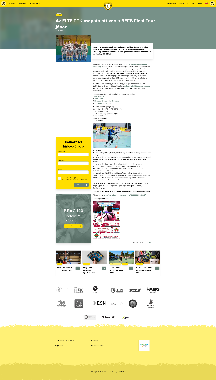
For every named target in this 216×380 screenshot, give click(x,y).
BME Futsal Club (100, 96)
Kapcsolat (59, 346)
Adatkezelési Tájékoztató (64, 341)
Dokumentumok (97, 346)
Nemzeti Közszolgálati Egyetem (106, 101)
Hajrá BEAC (191, 3)
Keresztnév (62, 160)
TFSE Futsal (98, 99)
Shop (200, 3)
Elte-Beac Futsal (101, 103)
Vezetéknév (62, 151)
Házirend (94, 341)
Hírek (181, 3)
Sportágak (23, 3)
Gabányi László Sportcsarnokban (137, 86)
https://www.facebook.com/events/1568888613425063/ (124, 195)
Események (171, 3)
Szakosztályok (35, 3)
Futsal (59, 14)
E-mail (60, 169)
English (148, 243)
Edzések (12, 3)
